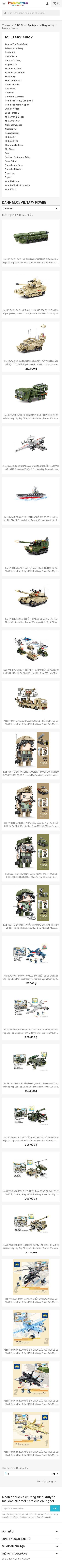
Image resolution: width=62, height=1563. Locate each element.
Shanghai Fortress (14, 145)
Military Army (19, 37)
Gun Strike (10, 88)
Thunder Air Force (14, 165)
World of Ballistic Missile (17, 185)
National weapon (13, 125)
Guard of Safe (12, 84)
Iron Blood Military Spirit (17, 104)
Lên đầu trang (47, 1481)
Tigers (8, 177)
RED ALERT (10, 137)
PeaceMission (12, 133)
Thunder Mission (13, 169)
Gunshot (9, 92)
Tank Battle (11, 161)
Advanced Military (14, 48)
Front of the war (13, 80)
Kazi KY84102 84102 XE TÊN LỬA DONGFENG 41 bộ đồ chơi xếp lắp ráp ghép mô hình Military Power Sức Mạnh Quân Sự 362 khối (31, 261)
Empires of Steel (13, 68)
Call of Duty (11, 56)
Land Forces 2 (12, 113)
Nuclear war (11, 129)
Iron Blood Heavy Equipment (19, 100)
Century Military (13, 60)
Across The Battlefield (16, 44)
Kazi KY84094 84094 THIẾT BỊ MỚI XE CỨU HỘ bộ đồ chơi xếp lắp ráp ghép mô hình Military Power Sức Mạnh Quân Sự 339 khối (31, 1139)
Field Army (10, 76)
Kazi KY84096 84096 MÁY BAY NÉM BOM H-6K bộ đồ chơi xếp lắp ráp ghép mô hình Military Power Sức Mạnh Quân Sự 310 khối (31, 1031)
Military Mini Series (14, 117)
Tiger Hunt (10, 173)
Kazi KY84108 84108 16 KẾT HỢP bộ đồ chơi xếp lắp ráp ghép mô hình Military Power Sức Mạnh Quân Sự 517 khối (31, 620)
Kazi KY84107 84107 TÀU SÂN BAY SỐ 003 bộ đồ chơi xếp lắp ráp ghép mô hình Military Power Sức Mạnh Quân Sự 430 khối (31, 519)
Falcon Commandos (15, 72)
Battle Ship (10, 52)
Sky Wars (9, 149)
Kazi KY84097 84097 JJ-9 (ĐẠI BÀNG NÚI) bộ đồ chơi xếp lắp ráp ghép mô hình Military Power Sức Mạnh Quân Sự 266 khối (31, 978)
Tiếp (55, 1473)
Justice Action (12, 109)
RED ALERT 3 (11, 141)
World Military (12, 181)
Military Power (12, 121)
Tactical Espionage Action (18, 157)
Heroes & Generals (14, 96)
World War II (11, 189)
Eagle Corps (11, 64)
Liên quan (31, 208)
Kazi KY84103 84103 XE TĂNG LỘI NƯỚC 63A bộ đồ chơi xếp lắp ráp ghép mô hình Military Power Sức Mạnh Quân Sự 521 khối (31, 312)
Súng (7, 153)
